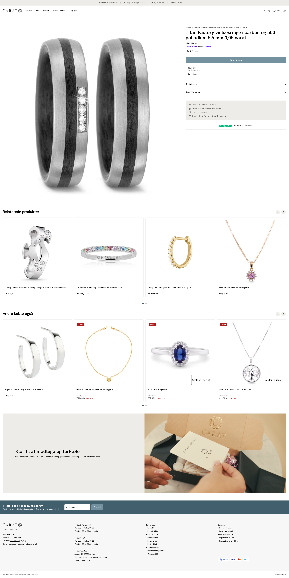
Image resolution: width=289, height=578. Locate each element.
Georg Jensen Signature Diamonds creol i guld (169, 287)
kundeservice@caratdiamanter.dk (23, 544)
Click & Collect (153, 534)
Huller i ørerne (225, 528)
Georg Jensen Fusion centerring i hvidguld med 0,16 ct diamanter (35, 287)
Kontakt (150, 528)
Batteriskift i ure (226, 534)
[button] (29, 10)
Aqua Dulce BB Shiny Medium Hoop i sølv (24, 389)
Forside (188, 27)
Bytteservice (152, 537)
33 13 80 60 (15, 541)
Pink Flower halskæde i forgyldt (234, 287)
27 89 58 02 (86, 560)
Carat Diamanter (20, 574)
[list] (92, 112)
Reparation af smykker (228, 541)
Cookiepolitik (152, 554)
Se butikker (192, 74)
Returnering (152, 541)
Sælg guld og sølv (226, 531)
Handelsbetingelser (155, 550)
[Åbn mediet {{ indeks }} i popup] (92, 113)
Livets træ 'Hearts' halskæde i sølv (235, 389)
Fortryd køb (152, 544)
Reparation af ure (226, 537)
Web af (280, 574)
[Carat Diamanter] (12, 11)
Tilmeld (97, 507)
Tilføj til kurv (236, 60)
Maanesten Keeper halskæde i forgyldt (94, 389)
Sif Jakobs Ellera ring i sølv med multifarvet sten (99, 287)
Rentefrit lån (152, 531)
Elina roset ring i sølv (157, 389)
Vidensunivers (153, 547)
